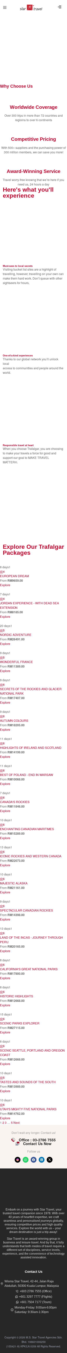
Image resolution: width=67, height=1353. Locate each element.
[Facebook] (34, 1160)
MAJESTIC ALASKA (14, 883)
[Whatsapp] (26, 1160)
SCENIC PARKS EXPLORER (19, 1023)
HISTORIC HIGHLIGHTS (16, 996)
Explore (5, 585)
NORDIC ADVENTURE (15, 635)
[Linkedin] (42, 1160)
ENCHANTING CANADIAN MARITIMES (27, 829)
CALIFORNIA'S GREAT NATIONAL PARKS (29, 969)
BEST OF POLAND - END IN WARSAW (26, 775)
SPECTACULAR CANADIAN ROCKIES (26, 910)
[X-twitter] (50, 1160)
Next (16, 1122)
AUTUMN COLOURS (14, 720)
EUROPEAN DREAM (14, 576)
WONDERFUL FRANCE (16, 662)
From (3, 580)
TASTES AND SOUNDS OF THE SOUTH (28, 1082)
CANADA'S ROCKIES (15, 802)
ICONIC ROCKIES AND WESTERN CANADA (30, 856)
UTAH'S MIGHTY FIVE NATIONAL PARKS (28, 1109)
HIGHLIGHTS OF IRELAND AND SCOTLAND (30, 747)
